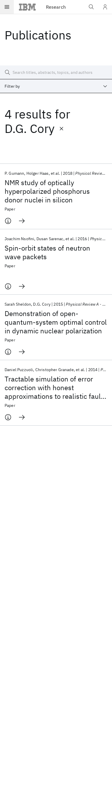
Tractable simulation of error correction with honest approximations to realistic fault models (54, 388)
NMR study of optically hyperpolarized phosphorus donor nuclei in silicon (47, 191)
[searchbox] (56, 72)
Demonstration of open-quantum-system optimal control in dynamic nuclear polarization (56, 322)
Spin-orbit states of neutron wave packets (47, 252)
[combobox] (56, 86)
